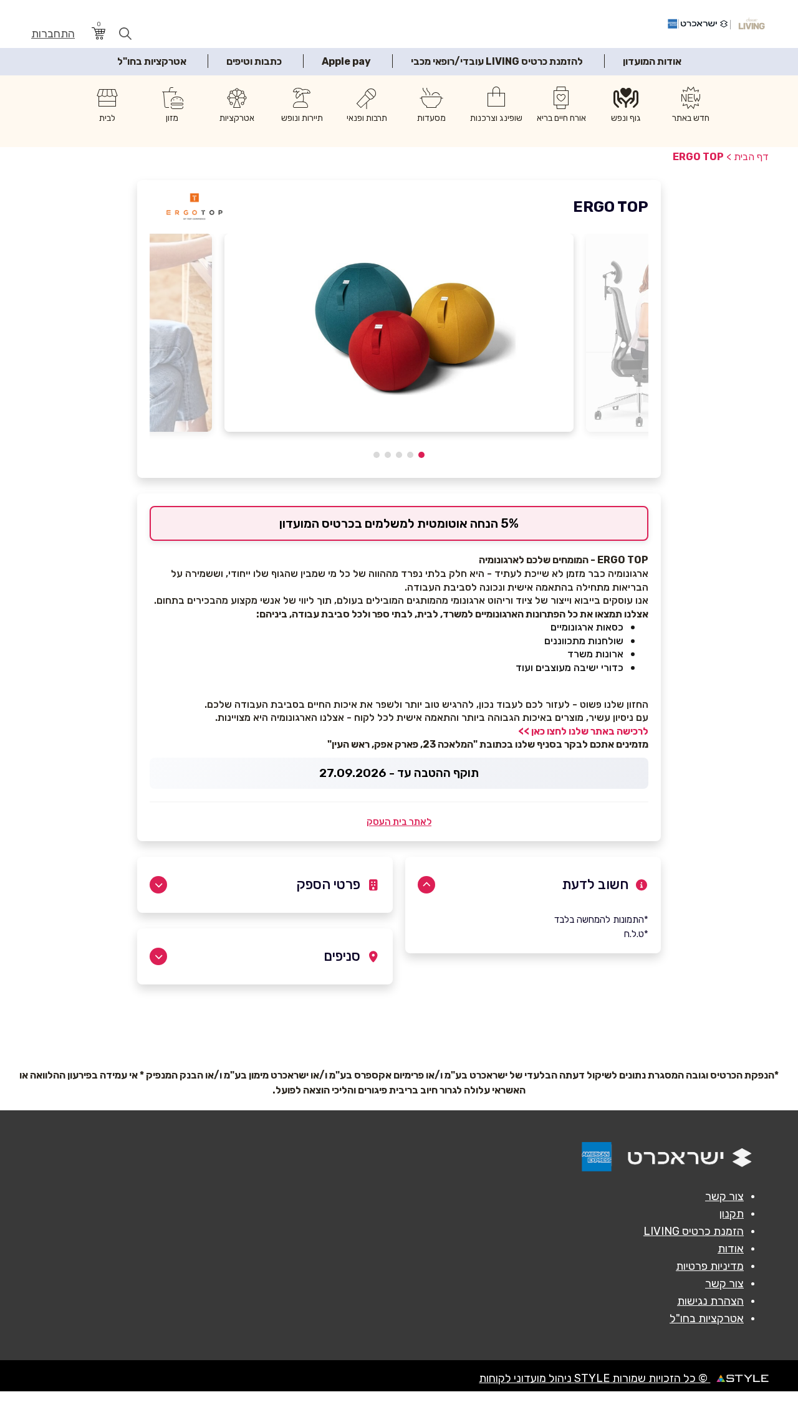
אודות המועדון (652, 61)
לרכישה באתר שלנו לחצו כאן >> (583, 731)
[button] (421, 455)
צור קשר (724, 1196)
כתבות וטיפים (254, 61)
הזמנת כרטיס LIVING (693, 1231)
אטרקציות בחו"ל (151, 61)
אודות (731, 1248)
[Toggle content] (426, 884)
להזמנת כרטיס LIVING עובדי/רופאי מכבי (497, 61)
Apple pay (346, 61)
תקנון (731, 1214)
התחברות (53, 33)
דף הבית (751, 157)
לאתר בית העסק (399, 821)
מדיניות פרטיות (710, 1266)
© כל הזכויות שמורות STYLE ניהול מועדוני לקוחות (594, 1378)
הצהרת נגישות (710, 1301)
